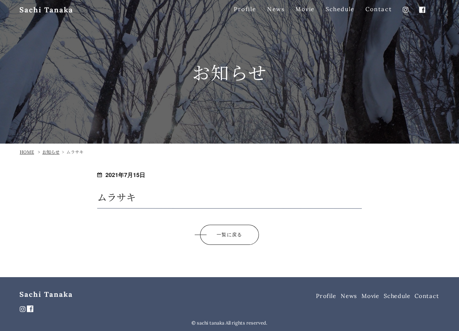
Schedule (340, 9)
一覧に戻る (229, 234)
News (276, 9)
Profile (245, 9)
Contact (378, 9)
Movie (305, 9)
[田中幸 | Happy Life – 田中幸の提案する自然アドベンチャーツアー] (46, 9)
